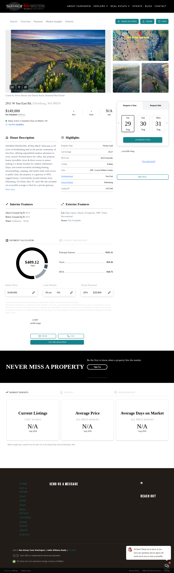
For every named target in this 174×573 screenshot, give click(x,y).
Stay (22, 505)
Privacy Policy (134, 571)
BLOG (148, 6)
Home (23, 484)
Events (24, 535)
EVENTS (137, 6)
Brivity (15, 571)
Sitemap (167, 571)
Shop (22, 501)
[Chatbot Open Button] (167, 566)
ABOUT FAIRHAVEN (79, 6)
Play (22, 497)
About (23, 530)
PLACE (72, 550)
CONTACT (160, 6)
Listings (25, 518)
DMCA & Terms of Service (152, 571)
